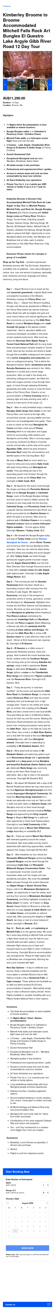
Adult (11, 1183)
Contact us (10, 1304)
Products (7, 6)
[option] (9, 84)
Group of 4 (15, 1191)
